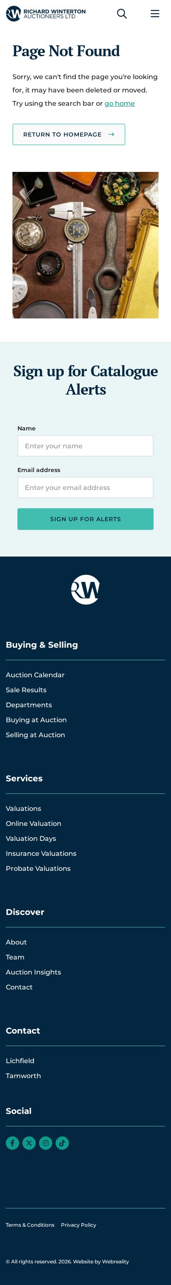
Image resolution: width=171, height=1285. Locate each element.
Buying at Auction (36, 720)
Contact (19, 987)
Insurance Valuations (41, 853)
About (16, 942)
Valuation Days (31, 839)
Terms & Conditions (30, 1225)
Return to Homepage (62, 134)
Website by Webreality (101, 1261)
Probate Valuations (38, 868)
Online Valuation (33, 824)
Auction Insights (33, 972)
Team (15, 957)
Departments (29, 705)
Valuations (23, 809)
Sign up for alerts (85, 519)
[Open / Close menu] (155, 13)
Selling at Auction (35, 735)
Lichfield (20, 1061)
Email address (38, 470)
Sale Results (26, 690)
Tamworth (23, 1076)
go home (120, 103)
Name (26, 428)
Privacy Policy (78, 1225)
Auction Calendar (35, 675)
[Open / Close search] (122, 13)
